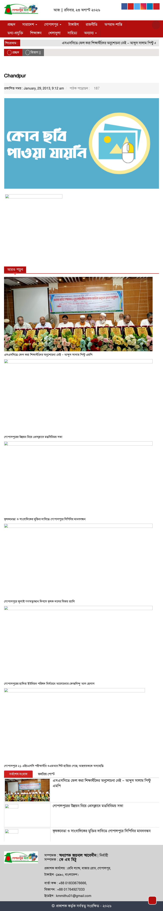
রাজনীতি (91, 24)
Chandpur (15, 75)
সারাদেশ (28, 24)
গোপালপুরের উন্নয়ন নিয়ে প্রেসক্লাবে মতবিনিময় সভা (33, 437)
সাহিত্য (72, 33)
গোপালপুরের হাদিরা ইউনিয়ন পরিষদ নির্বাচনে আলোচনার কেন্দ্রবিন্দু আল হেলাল (49, 683)
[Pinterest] (156, 6)
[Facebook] (124, 6)
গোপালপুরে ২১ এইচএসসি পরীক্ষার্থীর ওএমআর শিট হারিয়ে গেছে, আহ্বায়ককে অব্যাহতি (54, 766)
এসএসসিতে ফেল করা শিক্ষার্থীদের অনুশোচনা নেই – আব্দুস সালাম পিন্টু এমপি (106, 43)
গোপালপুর (51, 24)
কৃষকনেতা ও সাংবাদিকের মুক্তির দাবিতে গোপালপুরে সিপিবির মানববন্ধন (45, 519)
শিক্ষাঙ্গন (35, 33)
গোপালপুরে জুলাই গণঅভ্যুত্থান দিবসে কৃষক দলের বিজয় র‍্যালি (39, 601)
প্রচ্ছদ (11, 24)
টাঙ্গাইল (73, 24)
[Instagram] (144, 6)
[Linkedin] (150, 6)
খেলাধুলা (54, 33)
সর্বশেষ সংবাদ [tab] (18, 774)
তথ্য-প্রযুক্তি (15, 33)
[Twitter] (137, 6)
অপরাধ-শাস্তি (113, 24)
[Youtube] (131, 6)
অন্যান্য (89, 33)
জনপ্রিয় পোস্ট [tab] (46, 774)
